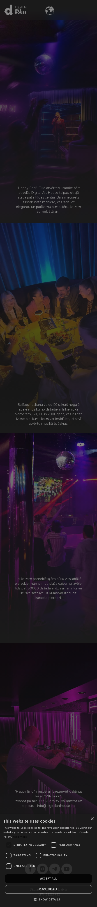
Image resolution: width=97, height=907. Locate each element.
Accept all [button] (48, 878)
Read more (19, 837)
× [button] (92, 819)
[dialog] (48, 860)
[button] (48, 899)
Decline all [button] (48, 889)
